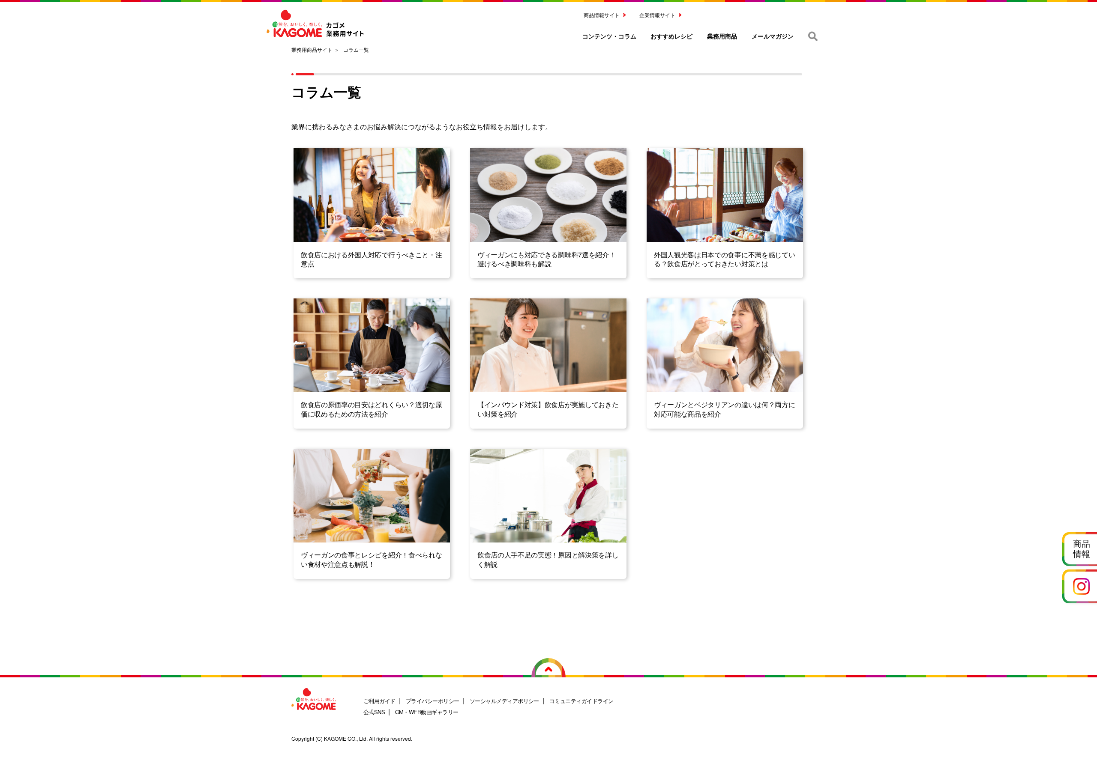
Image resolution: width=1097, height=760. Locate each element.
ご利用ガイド (379, 701)
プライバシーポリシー (432, 701)
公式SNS (374, 712)
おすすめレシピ (671, 36)
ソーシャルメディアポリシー (504, 701)
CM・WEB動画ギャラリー (426, 712)
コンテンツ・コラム (609, 36)
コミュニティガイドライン (581, 701)
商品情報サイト (602, 14)
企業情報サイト (657, 14)
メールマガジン (773, 36)
